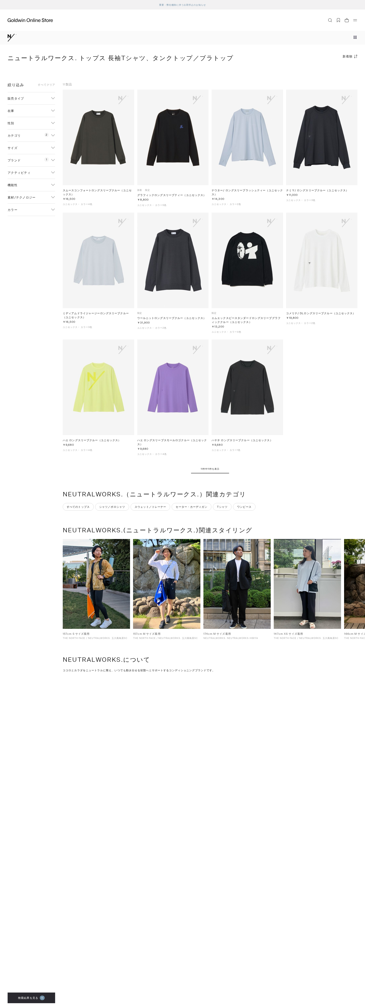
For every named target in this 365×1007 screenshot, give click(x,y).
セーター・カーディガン (191, 507)
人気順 (329, 71)
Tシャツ (222, 507)
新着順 (348, 56)
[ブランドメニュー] (355, 37)
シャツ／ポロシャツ (112, 507)
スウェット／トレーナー (150, 507)
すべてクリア (46, 84)
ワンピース (244, 507)
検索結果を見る (30, 998)
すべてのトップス (78, 507)
